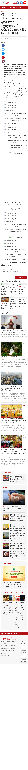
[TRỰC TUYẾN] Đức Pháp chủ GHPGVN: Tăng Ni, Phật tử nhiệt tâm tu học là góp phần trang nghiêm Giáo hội (14, 536)
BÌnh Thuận (23, 657)
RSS (11, 636)
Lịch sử (19, 14)
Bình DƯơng (23, 661)
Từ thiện (4, 17)
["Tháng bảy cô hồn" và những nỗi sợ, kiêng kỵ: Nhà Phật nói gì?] (11, 322)
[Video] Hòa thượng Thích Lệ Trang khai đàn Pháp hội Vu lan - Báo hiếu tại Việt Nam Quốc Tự (14, 518)
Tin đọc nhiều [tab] (8, 472)
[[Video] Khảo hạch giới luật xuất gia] (5, 299)
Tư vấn (15, 11)
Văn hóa (15, 7)
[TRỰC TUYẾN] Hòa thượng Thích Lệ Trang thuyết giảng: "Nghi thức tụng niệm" (17, 554)
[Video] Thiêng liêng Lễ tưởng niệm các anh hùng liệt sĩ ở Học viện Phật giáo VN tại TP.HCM (17, 546)
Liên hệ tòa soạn (14, 634)
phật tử (24, 648)
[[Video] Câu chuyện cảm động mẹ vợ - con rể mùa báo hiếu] (14, 497)
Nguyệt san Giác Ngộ (11, 14)
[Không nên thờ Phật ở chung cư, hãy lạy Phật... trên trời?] (23, 598)
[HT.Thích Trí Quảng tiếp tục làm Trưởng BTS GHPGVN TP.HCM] (5, 284)
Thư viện (7, 563)
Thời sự (10, 7)
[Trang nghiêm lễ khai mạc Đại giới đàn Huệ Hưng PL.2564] (14, 297)
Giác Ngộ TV (16, 633)
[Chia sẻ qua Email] (3, 57)
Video (19, 7)
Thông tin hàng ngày (13, 593)
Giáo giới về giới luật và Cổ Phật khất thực (22, 289)
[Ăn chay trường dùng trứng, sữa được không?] (7, 598)
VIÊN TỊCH (24, 645)
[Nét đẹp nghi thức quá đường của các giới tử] (23, 297)
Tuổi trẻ (20, 11)
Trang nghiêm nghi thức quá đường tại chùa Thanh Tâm (14, 288)
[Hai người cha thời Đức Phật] (11, 349)
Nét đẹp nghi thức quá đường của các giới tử (22, 303)
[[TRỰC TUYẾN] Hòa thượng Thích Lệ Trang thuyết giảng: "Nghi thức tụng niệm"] (6, 554)
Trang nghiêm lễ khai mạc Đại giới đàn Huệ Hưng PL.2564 (13, 304)
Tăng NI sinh (23, 650)
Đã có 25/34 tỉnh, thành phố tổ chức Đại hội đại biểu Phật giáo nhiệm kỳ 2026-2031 (14, 584)
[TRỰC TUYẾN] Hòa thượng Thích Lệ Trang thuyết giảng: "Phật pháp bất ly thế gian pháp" (17, 527)
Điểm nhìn (4, 11)
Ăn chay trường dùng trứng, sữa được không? (6, 608)
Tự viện (3, 14)
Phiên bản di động (5, 636)
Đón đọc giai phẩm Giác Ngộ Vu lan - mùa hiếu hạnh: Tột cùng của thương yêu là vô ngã (17, 614)
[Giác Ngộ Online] (9, 638)
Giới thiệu (24, 659)
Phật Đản (24, 652)
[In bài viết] (3, 61)
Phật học (10, 11)
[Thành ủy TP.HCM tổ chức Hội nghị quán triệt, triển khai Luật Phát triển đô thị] (11, 378)
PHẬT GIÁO (23, 643)
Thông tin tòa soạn (5, 634)
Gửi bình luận (21, 277)
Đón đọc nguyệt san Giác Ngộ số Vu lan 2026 (11, 608)
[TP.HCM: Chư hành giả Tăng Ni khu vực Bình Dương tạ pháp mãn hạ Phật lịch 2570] (11, 411)
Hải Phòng (24, 654)
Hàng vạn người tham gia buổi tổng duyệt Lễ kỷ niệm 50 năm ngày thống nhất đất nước (17, 478)
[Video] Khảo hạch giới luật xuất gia (4, 306)
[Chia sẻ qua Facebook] (3, 45)
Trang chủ (4, 7)
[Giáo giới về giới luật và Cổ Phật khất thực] (23, 284)
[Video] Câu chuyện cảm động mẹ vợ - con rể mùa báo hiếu (13, 508)
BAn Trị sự (24, 641)
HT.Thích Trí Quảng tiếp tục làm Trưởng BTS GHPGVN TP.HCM (5, 290)
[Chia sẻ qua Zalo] (3, 53)
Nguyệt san (9, 633)
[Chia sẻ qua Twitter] (3, 49)
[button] (22, 611)
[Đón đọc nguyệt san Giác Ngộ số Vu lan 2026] (12, 598)
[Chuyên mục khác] (25, 17)
